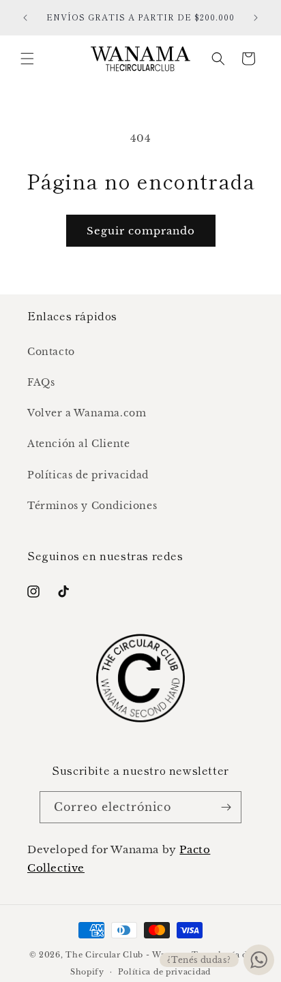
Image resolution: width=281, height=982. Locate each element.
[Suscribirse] (226, 807)
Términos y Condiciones (92, 506)
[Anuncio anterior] (25, 18)
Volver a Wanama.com (86, 413)
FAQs (41, 382)
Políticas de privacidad (88, 475)
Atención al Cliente (78, 444)
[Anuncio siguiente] (256, 18)
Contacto (51, 352)
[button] (27, 59)
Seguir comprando (141, 230)
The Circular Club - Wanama (127, 955)
